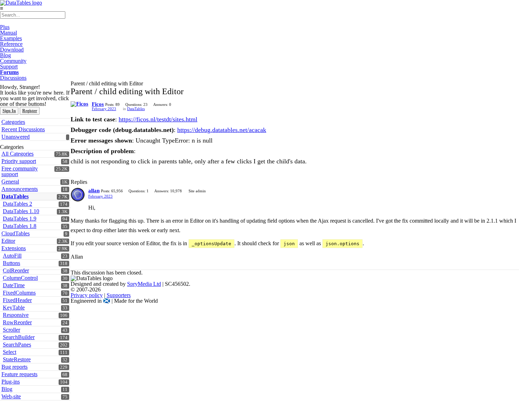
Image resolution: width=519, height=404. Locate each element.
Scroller (11, 330)
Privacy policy (87, 295)
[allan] (78, 195)
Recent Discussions (23, 129)
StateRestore (17, 359)
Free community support (19, 171)
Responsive (16, 315)
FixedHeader (17, 300)
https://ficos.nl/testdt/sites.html (158, 119)
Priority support (18, 161)
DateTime (14, 285)
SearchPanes (17, 345)
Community (13, 61)
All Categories (17, 154)
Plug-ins (10, 382)
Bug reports (14, 367)
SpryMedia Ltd (144, 284)
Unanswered (15, 137)
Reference (11, 44)
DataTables (136, 109)
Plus (5, 27)
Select (9, 352)
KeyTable (14, 307)
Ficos (98, 104)
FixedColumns (19, 293)
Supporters (119, 295)
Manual (8, 33)
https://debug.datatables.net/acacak (221, 129)
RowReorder (17, 322)
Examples (11, 38)
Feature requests (19, 374)
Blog (5, 55)
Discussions (13, 78)
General (10, 182)
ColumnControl (20, 278)
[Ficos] (79, 104)
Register (29, 110)
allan (94, 190)
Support (9, 67)
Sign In (9, 110)
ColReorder (16, 270)
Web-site (11, 396)
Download (12, 50)
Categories (13, 122)
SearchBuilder (19, 337)
